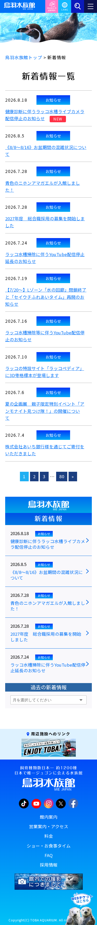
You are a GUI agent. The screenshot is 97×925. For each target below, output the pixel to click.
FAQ (48, 855)
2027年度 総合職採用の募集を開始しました (45, 637)
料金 (48, 836)
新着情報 (48, 518)
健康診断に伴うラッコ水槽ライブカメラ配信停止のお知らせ (47, 544)
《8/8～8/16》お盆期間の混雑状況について (46, 575)
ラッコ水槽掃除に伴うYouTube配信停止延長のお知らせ (47, 668)
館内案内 (48, 817)
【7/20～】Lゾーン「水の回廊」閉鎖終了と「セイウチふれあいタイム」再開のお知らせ (45, 297)
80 (61, 476)
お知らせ (53, 100)
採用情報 (48, 865)
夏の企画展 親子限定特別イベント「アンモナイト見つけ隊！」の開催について (44, 411)
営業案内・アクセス (48, 826)
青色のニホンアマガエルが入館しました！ (47, 606)
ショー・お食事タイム (49, 846)
